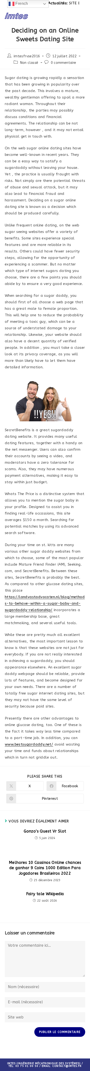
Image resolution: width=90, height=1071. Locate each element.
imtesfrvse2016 (27, 56)
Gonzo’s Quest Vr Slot (45, 831)
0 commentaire (63, 63)
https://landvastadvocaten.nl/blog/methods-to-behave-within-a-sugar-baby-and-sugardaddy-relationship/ (45, 603)
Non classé (29, 63)
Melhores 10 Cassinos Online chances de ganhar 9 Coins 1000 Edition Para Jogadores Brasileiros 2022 (45, 868)
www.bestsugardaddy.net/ (29, 744)
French (21, 3)
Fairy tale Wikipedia (45, 894)
